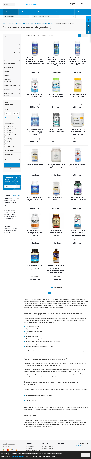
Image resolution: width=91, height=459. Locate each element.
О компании (30, 446)
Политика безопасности (17, 456)
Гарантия (45, 451)
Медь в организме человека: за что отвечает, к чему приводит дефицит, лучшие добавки (10, 214)
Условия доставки (48, 449)
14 (62, 293)
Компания (29, 443)
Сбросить (12, 169)
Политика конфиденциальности (33, 449)
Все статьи (16, 195)
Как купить (45, 443)
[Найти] (12, 4)
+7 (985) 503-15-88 (76, 4)
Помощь (61, 443)
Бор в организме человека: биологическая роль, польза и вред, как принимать (10, 228)
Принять (85, 455)
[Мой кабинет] (87, 4)
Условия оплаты (47, 446)
